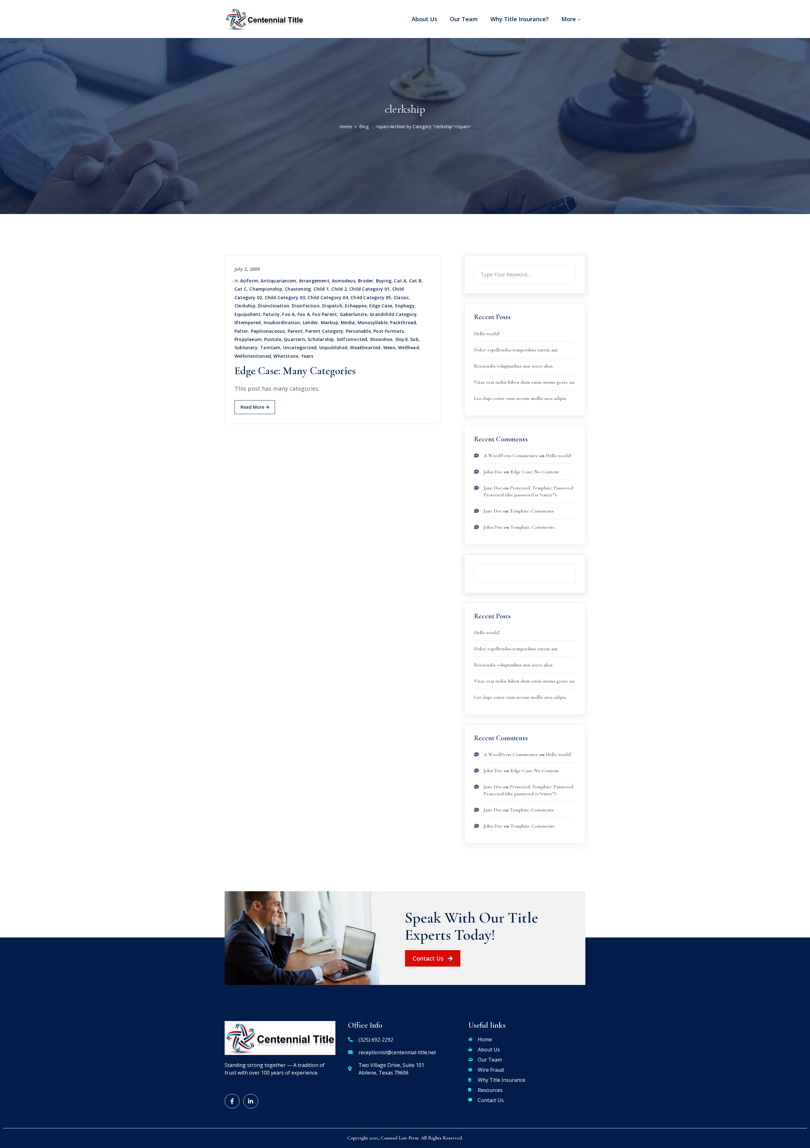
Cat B (415, 281)
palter (241, 331)
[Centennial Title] (264, 18)
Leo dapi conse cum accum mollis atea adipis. (520, 398)
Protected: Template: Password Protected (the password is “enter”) (528, 790)
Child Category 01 (369, 289)
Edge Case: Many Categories (295, 370)
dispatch (332, 306)
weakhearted (365, 347)
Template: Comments (532, 511)
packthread (403, 322)
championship (265, 289)
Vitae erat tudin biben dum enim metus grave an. (524, 382)
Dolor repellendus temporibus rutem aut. (516, 350)
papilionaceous (268, 331)
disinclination (273, 306)
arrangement (314, 281)
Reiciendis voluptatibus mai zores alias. (513, 366)
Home (346, 126)
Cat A (400, 281)
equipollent (247, 314)
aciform (249, 281)
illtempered (247, 322)
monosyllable (373, 322)
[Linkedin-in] (250, 1101)
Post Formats (388, 331)
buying (383, 281)
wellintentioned (252, 356)
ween (389, 347)
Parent (295, 331)
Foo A (288, 314)
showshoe (381, 339)
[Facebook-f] (232, 1101)
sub (414, 339)
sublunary (246, 347)
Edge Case (380, 306)
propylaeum (248, 339)
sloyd (401, 339)
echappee (356, 306)
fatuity (271, 314)
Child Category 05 (371, 297)
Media (348, 322)
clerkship (244, 306)
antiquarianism (278, 281)
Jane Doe (492, 488)
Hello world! (487, 334)
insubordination (282, 322)
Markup (329, 322)
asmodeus (343, 281)
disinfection (305, 306)
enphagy (405, 306)
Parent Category (324, 331)
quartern (294, 339)
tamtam (270, 347)
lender (310, 322)
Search (575, 264)
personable (358, 331)
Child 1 (321, 289)
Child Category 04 (328, 297)
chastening (298, 289)
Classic (401, 297)
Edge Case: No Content (534, 472)
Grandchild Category (393, 314)
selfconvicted (352, 339)
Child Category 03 (285, 297)
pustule (272, 339)
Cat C (240, 289)
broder (365, 281)
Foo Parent (324, 314)
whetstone (285, 356)
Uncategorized (300, 347)
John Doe (492, 472)
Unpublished (333, 347)
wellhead (408, 347)
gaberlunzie (353, 314)
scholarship (321, 339)
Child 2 (338, 289)
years (307, 356)
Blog (364, 126)
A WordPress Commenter (510, 455)
